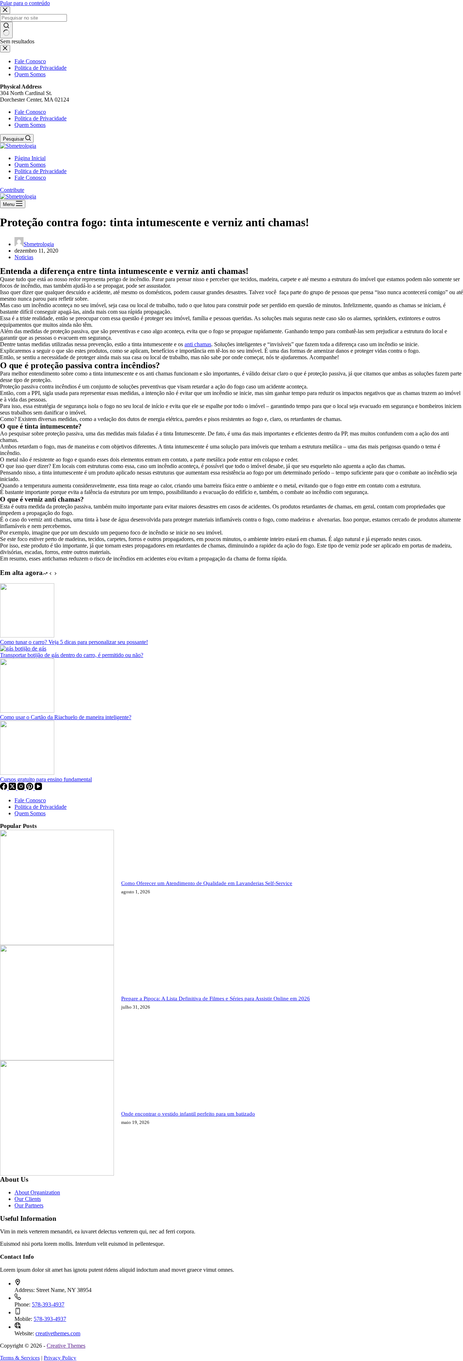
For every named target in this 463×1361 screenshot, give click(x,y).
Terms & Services (20, 1358)
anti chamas (197, 344)
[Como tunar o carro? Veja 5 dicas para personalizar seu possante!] (27, 635)
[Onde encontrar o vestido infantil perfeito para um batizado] (57, 1174)
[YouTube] (38, 788)
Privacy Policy (60, 1358)
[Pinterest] (30, 788)
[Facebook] (4, 788)
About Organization (37, 1192)
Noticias (23, 257)
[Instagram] (21, 788)
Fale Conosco (30, 112)
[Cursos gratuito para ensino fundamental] (27, 773)
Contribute (12, 190)
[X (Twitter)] (13, 788)
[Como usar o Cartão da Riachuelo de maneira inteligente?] (27, 711)
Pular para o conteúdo (25, 3)
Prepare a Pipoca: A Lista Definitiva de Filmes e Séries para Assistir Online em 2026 (215, 998)
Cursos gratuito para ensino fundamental (46, 779)
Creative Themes (66, 1346)
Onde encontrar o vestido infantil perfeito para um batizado (188, 1114)
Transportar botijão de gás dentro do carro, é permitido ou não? (71, 655)
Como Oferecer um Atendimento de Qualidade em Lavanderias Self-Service (206, 883)
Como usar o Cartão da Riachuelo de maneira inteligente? (65, 717)
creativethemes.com (57, 1333)
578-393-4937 (48, 1304)
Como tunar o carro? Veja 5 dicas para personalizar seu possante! (74, 642)
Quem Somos (30, 125)
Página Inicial (30, 158)
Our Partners (28, 1205)
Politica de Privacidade (40, 118)
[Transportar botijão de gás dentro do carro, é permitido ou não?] (23, 648)
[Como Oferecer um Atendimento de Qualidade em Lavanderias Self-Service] (57, 943)
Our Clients (27, 1199)
